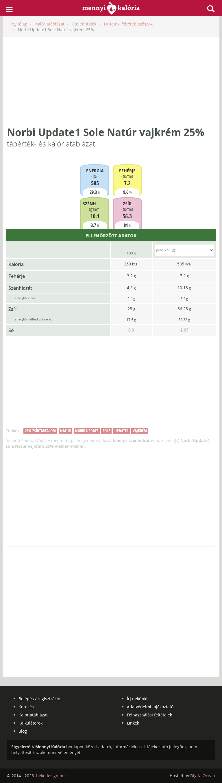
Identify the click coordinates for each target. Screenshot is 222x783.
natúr (65, 430)
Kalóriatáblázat (33, 715)
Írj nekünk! (137, 698)
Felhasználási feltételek (149, 715)
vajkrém (140, 430)
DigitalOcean (202, 775)
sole (106, 430)
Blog (22, 731)
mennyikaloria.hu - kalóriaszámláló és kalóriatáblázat (111, 8)
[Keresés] (211, 8)
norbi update (86, 430)
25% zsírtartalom (40, 430)
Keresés (26, 706)
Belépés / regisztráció (39, 698)
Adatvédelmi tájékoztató (150, 706)
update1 (121, 430)
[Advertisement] (111, 81)
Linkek (133, 723)
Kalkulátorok (30, 723)
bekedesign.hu (50, 775)
